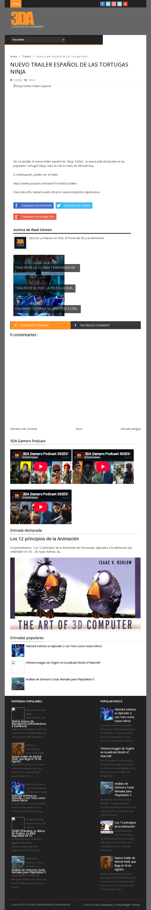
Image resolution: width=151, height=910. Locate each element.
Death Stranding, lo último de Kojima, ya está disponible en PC (28, 833)
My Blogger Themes (129, 904)
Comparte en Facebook (37, 205)
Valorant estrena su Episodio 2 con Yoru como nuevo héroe (64, 646)
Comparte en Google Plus (38, 216)
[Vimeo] (119, 4)
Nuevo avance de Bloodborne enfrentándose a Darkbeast (29, 723)
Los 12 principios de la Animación (44, 539)
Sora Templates (104, 904)
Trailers (31, 79)
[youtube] (125, 4)
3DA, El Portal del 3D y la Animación (50, 904)
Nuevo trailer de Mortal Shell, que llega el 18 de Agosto (26, 758)
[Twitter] (108, 4)
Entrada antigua (131, 429)
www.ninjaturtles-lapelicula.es (81, 192)
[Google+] (113, 4)
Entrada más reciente (23, 429)
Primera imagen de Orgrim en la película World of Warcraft (63, 662)
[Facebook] (102, 4)
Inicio (79, 429)
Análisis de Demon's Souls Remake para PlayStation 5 (60, 679)
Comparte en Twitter (77, 205)
